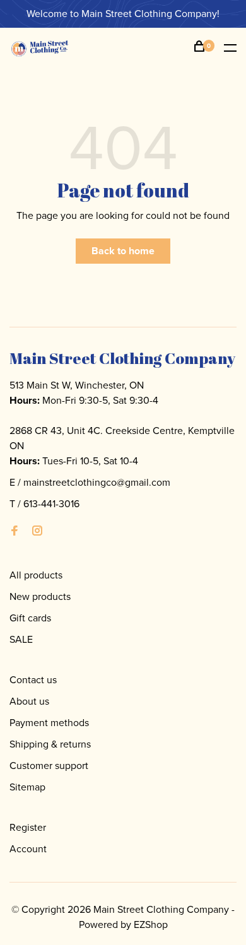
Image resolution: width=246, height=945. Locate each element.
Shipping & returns (50, 744)
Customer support (48, 765)
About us (29, 701)
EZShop (151, 924)
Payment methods (49, 722)
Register (27, 827)
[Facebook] (14, 531)
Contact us (33, 679)
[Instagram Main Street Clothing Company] (37, 531)
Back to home (123, 251)
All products (35, 575)
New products (40, 596)
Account (28, 849)
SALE (21, 639)
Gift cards (30, 618)
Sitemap (27, 787)
